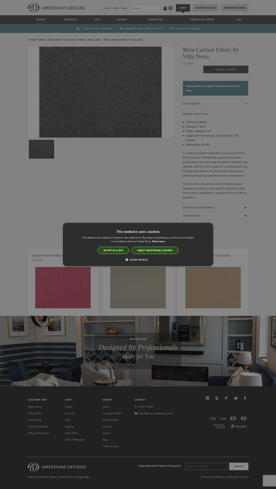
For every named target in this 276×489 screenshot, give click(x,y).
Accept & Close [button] (113, 250)
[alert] (138, 244)
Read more (158, 241)
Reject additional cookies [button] (155, 250)
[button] (138, 260)
